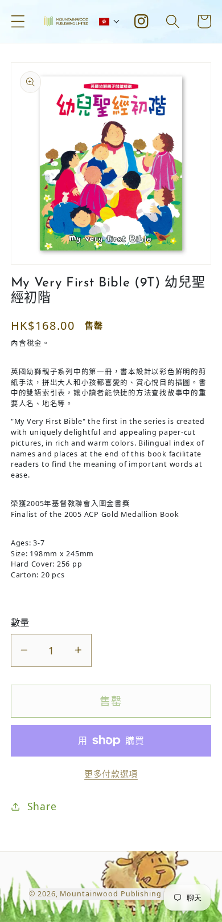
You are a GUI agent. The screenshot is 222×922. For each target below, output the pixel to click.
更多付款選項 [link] (111, 773)
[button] (18, 21)
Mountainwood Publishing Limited (126, 894)
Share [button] (42, 806)
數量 (20, 622)
